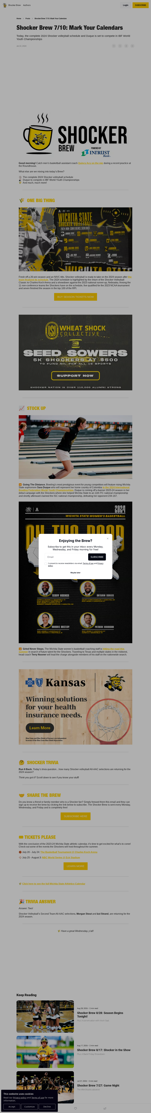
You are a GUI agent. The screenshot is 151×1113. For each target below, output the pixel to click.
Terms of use (88, 563)
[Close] (107, 538)
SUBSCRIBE (97, 556)
